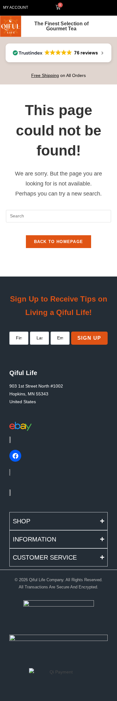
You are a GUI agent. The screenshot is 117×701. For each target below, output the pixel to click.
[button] (92, 8)
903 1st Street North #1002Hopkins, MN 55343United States (36, 394)
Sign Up (89, 338)
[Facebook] (15, 456)
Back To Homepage (58, 241)
